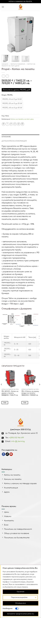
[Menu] (3, 6)
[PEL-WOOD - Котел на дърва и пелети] (10, 379)
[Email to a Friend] (15, 124)
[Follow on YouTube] (11, 454)
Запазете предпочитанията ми (20, 614)
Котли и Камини (18, 64)
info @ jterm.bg (18, 441)
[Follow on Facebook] (3, 454)
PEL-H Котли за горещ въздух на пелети (30, 392)
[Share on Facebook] (7, 124)
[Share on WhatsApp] (3, 124)
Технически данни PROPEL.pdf (16, 90)
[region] (20, 591)
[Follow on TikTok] (7, 454)
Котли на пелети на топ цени (18, 65)
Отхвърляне (20, 603)
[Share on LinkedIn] (22, 124)
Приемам (20, 591)
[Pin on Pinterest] (18, 124)
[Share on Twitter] (11, 124)
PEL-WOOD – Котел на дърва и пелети (10, 392)
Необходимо (7, 608)
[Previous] (5, 34)
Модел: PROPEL (7, 95)
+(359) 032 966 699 (16, 438)
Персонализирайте (19, 597)
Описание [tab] (6, 136)
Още (5, 402)
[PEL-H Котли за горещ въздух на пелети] (30, 379)
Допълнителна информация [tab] (14, 141)
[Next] (36, 34)
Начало (5, 64)
